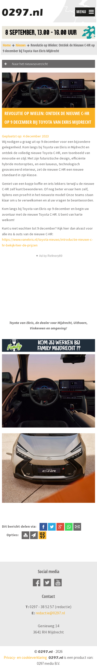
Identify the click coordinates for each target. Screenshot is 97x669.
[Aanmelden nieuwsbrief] (34, 535)
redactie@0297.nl (50, 612)
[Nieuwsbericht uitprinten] (25, 535)
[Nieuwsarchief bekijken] (42, 535)
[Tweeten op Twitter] (52, 526)
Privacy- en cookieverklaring (25, 657)
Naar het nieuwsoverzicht (30, 64)
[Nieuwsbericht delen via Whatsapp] (69, 527)
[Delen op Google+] (60, 526)
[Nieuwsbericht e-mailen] (77, 526)
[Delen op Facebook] (43, 526)
